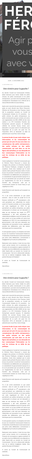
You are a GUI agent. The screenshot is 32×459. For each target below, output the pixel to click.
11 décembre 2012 (7, 84)
